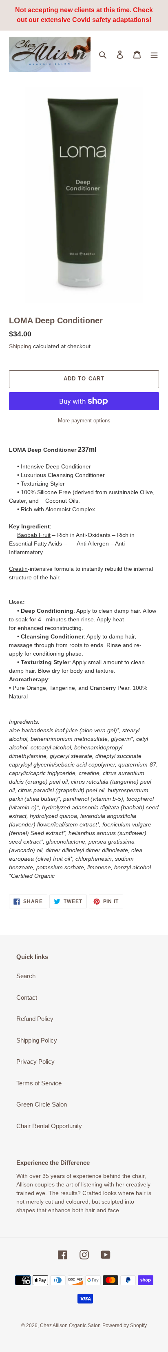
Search (25, 975)
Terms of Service (39, 1083)
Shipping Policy (36, 1040)
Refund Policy (34, 1018)
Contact (26, 997)
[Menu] (154, 54)
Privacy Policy (35, 1061)
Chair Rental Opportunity (49, 1125)
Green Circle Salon (41, 1104)
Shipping (20, 346)
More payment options (84, 421)
